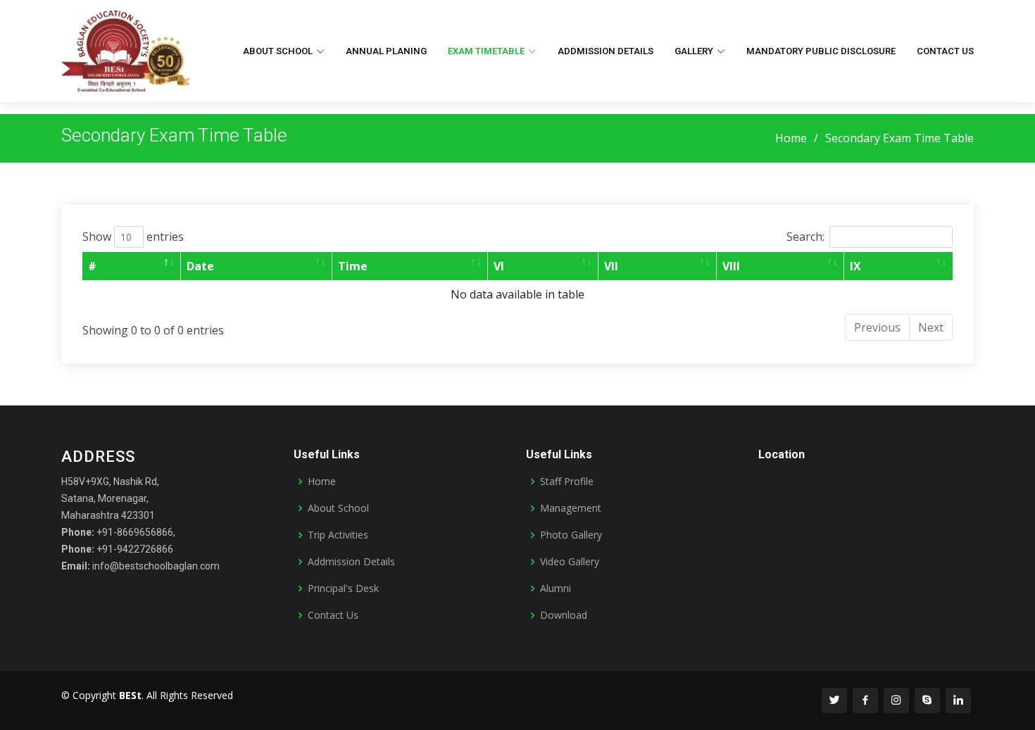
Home (791, 138)
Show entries (133, 236)
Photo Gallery (571, 535)
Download (563, 615)
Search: (805, 236)
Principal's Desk (343, 588)
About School (338, 508)
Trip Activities (338, 535)
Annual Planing (386, 51)
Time (353, 266)
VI (499, 266)
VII (611, 266)
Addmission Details (605, 51)
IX (855, 266)
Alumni (555, 588)
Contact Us (945, 51)
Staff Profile (567, 481)
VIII (731, 266)
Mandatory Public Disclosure (821, 51)
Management (570, 508)
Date (200, 266)
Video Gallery (569, 562)
